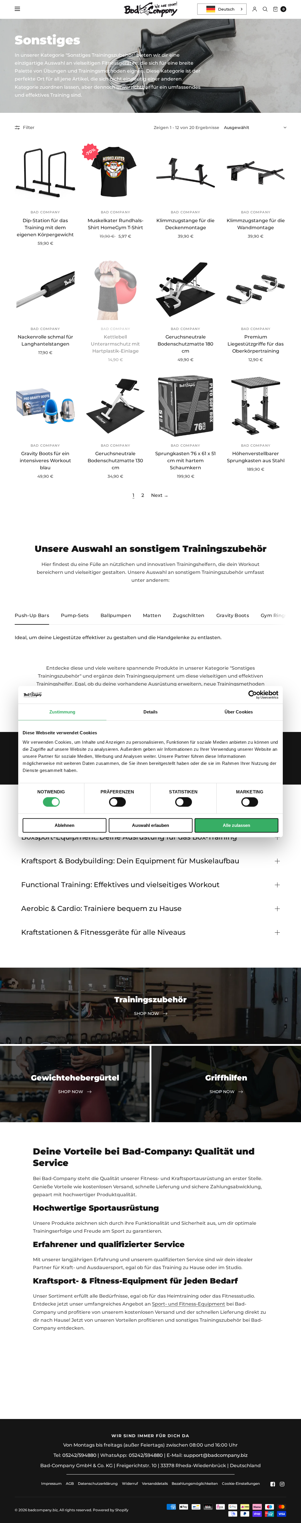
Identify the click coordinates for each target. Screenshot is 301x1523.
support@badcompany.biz (216, 1455)
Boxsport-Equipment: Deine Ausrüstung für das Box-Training (129, 837)
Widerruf (130, 1483)
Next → (159, 495)
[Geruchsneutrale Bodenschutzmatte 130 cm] (115, 406)
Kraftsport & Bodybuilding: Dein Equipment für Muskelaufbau (130, 860)
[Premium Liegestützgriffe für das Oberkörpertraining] (256, 289)
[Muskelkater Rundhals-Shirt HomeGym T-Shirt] (115, 173)
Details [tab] (150, 711)
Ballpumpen (116, 615)
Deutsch (226, 9)
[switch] (117, 802)
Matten (152, 615)
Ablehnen (64, 825)
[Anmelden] (254, 9)
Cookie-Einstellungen (241, 1483)
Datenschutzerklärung (98, 1483)
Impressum (51, 1483)
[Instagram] (282, 1484)
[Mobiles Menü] (21, 9)
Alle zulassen (236, 825)
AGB (70, 1483)
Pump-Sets (75, 615)
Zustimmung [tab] (62, 711)
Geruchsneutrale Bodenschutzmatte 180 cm (185, 344)
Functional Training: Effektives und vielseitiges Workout (120, 884)
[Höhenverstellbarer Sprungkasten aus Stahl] (256, 406)
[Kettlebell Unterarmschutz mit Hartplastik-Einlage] (115, 289)
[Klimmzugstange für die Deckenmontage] (185, 173)
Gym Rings (274, 615)
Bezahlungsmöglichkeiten (195, 1483)
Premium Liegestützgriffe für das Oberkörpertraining (256, 344)
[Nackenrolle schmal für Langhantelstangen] (45, 289)
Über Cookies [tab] (239, 711)
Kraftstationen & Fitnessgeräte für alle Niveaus (103, 932)
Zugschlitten (189, 615)
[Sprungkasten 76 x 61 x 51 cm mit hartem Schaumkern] (185, 406)
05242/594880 (79, 1455)
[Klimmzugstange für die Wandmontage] (256, 173)
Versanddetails (155, 1483)
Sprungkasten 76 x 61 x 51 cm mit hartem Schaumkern (185, 460)
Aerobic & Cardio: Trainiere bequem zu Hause (101, 908)
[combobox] (222, 9)
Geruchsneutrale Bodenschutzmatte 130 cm (115, 460)
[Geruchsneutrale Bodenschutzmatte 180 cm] (185, 289)
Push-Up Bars (32, 615)
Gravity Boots (232, 615)
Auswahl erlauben (150, 825)
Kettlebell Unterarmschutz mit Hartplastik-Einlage (115, 344)
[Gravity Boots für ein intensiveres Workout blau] (45, 406)
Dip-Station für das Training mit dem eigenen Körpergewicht (45, 227)
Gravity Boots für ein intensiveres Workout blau (45, 460)
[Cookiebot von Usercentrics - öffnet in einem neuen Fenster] (252, 694)
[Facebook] (272, 1484)
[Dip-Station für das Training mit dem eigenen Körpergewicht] (45, 173)
